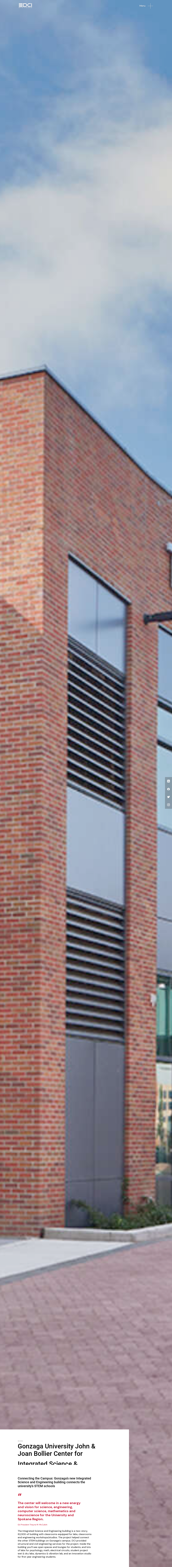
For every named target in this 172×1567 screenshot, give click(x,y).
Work (20, 1441)
